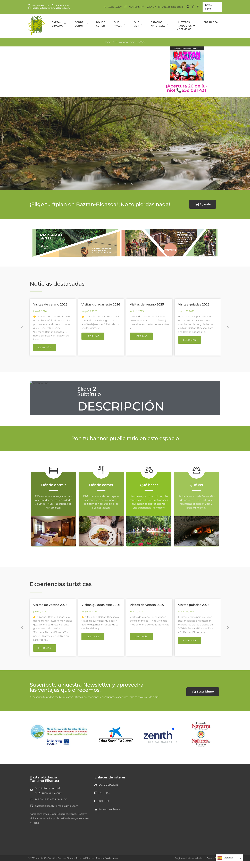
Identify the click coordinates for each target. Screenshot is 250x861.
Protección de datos (107, 858)
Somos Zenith (214, 858)
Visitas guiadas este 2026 (100, 304)
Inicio (108, 42)
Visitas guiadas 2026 (193, 304)
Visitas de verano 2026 (50, 304)
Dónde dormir (53, 485)
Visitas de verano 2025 (147, 304)
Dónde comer (101, 485)
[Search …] (186, 7)
